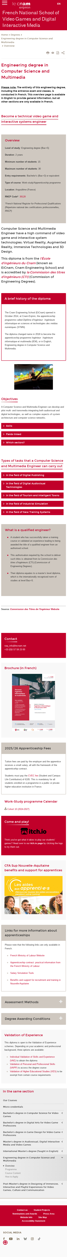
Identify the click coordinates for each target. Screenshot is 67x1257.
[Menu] (4, 3)
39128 (23, 196)
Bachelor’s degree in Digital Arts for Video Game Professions (30, 1124)
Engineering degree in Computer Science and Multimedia (27, 40)
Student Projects (42, 1210)
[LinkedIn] (18, 1238)
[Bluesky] (25, 1238)
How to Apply (11, 1176)
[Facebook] (4, 1238)
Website (34, 609)
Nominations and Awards (25, 1214)
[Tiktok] (39, 1238)
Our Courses (10, 1100)
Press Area (48, 1214)
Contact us (22, 1210)
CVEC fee (33, 775)
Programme (11, 1169)
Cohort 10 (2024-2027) (18, 809)
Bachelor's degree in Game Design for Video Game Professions (31, 1134)
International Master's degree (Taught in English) (30, 1151)
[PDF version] (58, 53)
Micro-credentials (13, 1107)
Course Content (13, 1173)
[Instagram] (32, 1238)
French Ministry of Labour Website (27, 955)
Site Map (42, 1217)
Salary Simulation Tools (22, 973)
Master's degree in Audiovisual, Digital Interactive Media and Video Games (31, 1143)
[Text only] (52, 53)
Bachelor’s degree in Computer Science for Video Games (30, 1115)
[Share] (63, 53)
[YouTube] (11, 1238)
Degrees (15, 34)
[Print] (47, 53)
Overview (9, 46)
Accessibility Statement (33, 1221)
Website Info (26, 1217)
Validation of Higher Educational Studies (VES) (33, 1071)
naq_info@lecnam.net (15, 645)
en (58, 3)
